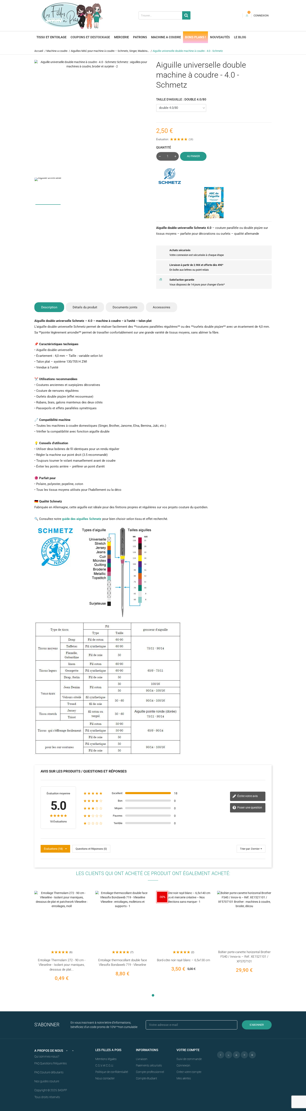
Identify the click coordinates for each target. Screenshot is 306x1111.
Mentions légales (106, 1059)
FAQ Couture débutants (48, 1072)
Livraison (141, 1059)
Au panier (193, 156)
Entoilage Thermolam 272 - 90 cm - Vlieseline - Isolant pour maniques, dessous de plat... (61, 964)
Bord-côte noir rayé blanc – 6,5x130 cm (183, 960)
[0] (247, 15)
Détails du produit (85, 307)
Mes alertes (184, 1078)
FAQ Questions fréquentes (50, 1063)
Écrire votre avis (247, 796)
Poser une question (249, 807)
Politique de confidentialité (111, 1072)
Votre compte (188, 1050)
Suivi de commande (189, 1059)
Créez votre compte (189, 1072)
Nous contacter (105, 1078)
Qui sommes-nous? (46, 1056)
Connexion (183, 1065)
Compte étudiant (146, 1078)
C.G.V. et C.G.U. (104, 1065)
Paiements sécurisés (149, 1065)
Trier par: (245, 848)
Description (49, 307)
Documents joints (125, 307)
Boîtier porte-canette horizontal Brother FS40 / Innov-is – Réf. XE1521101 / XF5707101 (244, 956)
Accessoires (161, 307)
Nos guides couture (46, 1081)
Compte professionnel (150, 1072)
